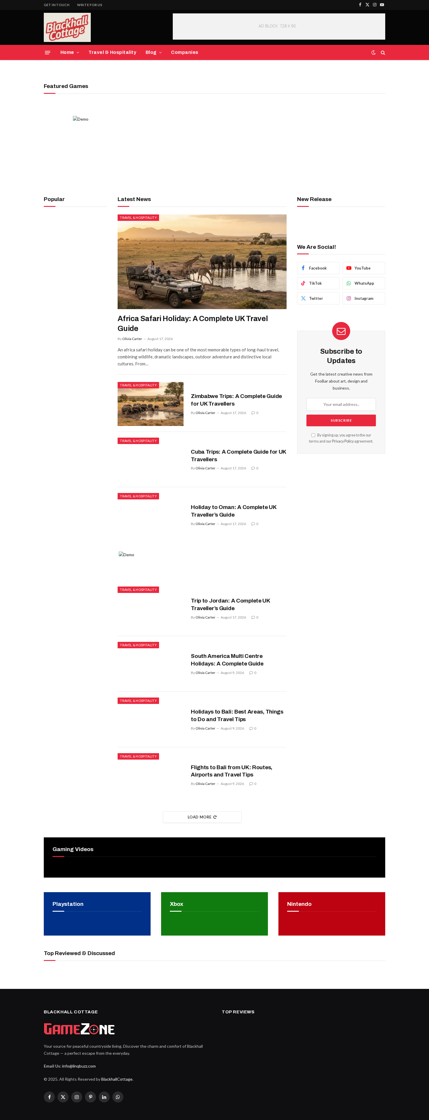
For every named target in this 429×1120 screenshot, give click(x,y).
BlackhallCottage (116, 1079)
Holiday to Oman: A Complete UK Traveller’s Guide (233, 511)
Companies (184, 52)
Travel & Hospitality (112, 52)
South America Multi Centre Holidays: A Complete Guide (227, 660)
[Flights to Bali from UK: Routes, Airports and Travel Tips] (151, 775)
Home (67, 52)
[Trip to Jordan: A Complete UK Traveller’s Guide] (151, 609)
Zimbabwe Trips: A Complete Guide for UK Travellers (236, 400)
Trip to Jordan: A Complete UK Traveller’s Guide (230, 604)
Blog (151, 52)
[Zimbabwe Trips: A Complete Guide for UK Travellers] (151, 404)
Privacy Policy (343, 441)
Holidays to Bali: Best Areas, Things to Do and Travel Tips (237, 715)
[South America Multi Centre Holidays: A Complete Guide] (151, 664)
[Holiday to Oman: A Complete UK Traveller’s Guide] (151, 515)
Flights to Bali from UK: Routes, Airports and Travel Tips (231, 771)
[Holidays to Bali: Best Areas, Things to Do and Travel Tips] (151, 720)
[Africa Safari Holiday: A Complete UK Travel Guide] (202, 261)
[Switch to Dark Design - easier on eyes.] (373, 52)
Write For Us (89, 5)
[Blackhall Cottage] (67, 27)
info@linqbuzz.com (79, 1065)
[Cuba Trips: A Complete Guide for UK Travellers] (151, 460)
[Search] (382, 52)
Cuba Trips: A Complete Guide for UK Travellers (238, 455)
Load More (200, 817)
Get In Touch (56, 5)
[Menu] (47, 52)
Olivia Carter (132, 339)
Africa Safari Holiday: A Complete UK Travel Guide (193, 323)
